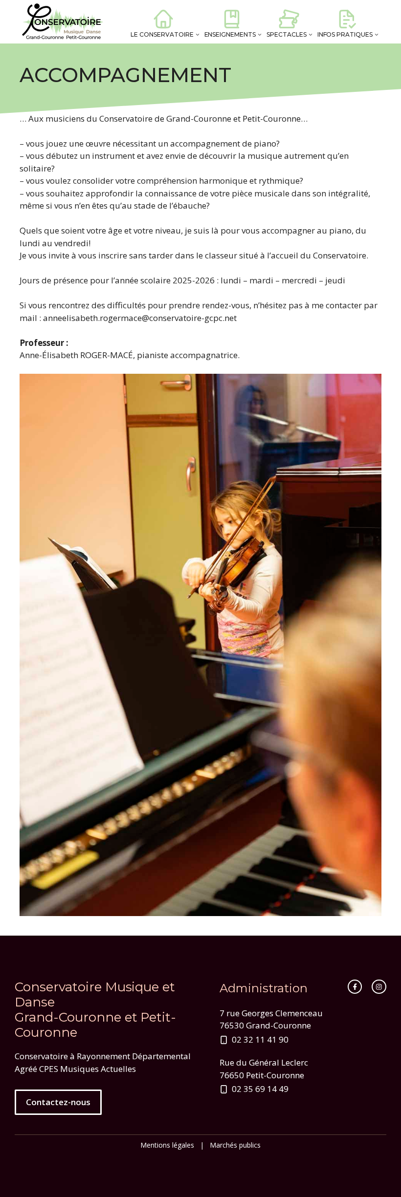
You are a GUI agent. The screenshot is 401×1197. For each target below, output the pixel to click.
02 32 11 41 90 (260, 1039)
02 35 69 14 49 (260, 1088)
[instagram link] (379, 987)
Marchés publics (235, 1145)
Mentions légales (167, 1145)
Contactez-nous (58, 1102)
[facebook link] (355, 987)
